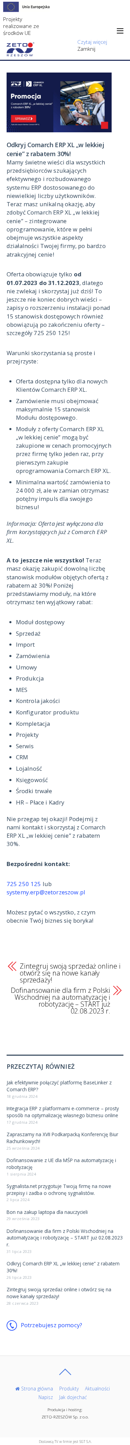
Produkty (69, 1388)
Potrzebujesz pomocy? (51, 1325)
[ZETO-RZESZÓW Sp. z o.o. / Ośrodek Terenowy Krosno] (20, 52)
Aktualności (97, 1388)
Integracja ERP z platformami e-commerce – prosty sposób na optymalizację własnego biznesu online (63, 1112)
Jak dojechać (73, 1397)
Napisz (45, 1397)
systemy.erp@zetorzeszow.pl (46, 892)
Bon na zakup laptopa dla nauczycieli (47, 1212)
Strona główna (36, 1388)
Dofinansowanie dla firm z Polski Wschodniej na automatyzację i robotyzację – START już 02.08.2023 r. (60, 1001)
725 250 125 (24, 884)
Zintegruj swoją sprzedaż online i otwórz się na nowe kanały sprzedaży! (70, 973)
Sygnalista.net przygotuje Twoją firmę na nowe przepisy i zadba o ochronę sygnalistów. (59, 1189)
